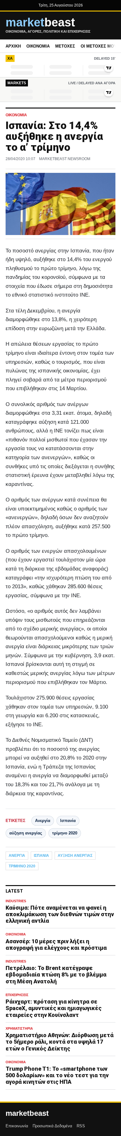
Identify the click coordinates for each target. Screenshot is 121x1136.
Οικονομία (38, 46)
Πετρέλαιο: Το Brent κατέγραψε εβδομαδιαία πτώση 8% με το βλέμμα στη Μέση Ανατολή (56, 974)
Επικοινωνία (17, 1126)
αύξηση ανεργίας (25, 833)
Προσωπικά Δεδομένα (52, 1126)
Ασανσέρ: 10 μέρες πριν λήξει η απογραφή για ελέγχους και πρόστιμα (56, 944)
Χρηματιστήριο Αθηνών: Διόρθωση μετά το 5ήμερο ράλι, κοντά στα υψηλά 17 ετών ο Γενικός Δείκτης (60, 1041)
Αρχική (13, 46)
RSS (81, 1126)
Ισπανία (68, 820)
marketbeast (27, 1113)
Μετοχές (65, 46)
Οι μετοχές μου (99, 46)
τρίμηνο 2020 (64, 833)
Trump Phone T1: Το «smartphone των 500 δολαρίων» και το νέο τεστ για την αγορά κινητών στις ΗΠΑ (57, 1075)
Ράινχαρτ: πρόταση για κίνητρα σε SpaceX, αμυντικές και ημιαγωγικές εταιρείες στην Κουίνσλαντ (53, 1008)
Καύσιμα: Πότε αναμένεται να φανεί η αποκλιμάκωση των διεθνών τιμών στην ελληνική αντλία (60, 914)
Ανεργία (42, 820)
